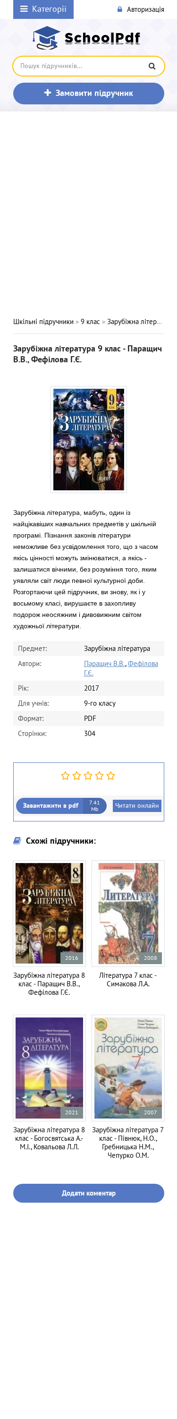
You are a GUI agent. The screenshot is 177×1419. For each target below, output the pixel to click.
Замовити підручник (94, 93)
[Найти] (152, 66)
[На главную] (88, 38)
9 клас (90, 321)
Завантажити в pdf (62, 805)
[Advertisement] (88, 214)
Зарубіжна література (140, 321)
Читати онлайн (137, 806)
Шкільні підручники (43, 321)
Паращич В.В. (104, 663)
